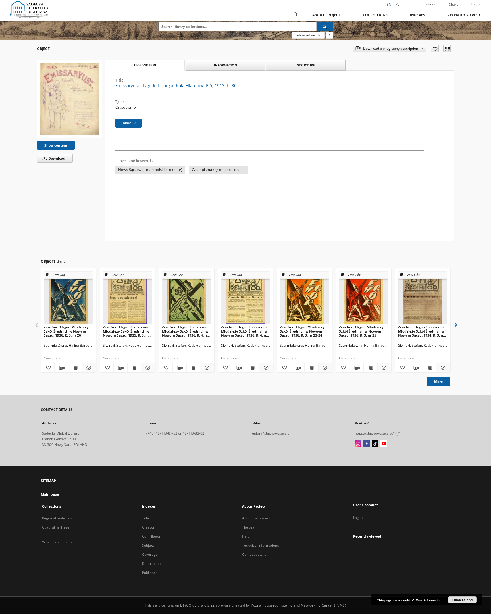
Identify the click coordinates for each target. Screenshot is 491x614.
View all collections (57, 542)
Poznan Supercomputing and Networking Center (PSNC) (298, 605)
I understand (462, 599)
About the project (256, 518)
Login (475, 4)
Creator (148, 527)
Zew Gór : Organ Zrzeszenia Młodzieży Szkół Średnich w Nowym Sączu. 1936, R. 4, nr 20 (185, 331)
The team (249, 527)
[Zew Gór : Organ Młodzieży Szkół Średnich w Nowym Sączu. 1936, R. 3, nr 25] (363, 298)
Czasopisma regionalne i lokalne (219, 169)
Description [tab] (145, 65)
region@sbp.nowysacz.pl (270, 433)
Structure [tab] (306, 65)
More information (429, 600)
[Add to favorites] (435, 48)
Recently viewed (463, 14)
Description (151, 563)
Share (454, 4)
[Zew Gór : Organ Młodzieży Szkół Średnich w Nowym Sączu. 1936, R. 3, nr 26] (68, 298)
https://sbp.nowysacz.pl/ (374, 433)
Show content (55, 145)
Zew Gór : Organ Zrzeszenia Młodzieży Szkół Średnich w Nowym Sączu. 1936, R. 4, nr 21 (244, 331)
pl (398, 4)
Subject (148, 545)
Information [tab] (225, 65)
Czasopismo (125, 107)
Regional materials (57, 518)
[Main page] (294, 15)
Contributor (151, 536)
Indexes (417, 14)
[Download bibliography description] (61, 367)
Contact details (254, 554)
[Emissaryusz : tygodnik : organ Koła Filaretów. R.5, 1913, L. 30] (69, 99)
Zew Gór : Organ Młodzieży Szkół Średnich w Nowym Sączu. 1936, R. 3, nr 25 (361, 331)
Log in (358, 517)
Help (245, 536)
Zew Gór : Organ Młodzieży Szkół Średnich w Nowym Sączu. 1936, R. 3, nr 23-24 (302, 331)
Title (145, 518)
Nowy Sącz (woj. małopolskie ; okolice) (150, 169)
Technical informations (260, 545)
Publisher (149, 572)
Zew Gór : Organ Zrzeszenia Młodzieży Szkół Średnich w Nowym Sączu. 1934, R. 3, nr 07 (421, 331)
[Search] (325, 26)
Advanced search (308, 35)
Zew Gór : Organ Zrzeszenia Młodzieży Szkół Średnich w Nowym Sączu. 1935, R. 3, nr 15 (126, 331)
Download (56, 158)
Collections (375, 14)
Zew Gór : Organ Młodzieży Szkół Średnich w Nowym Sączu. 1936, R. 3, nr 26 (66, 331)
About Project (326, 14)
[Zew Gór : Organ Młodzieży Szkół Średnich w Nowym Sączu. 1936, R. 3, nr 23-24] (304, 298)
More (438, 381)
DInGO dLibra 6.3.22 (197, 605)
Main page (50, 494)
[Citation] (447, 48)
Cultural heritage (55, 527)
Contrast (430, 4)
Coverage (150, 554)
